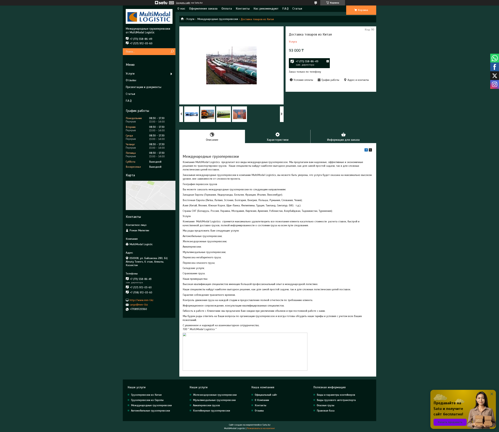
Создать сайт (183, 2)
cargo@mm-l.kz (139, 304)
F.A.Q (285, 9)
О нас (181, 9)
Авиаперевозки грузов (206, 405)
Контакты (243, 9)
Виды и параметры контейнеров (336, 394)
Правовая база (325, 410)
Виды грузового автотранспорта (336, 400)
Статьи (297, 9)
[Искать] (172, 51)
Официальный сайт (266, 394)
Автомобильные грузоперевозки (150, 410)
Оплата (226, 9)
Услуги (190, 19)
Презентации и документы (143, 87)
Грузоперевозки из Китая (146, 394)
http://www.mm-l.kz (141, 300)
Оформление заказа (203, 9)
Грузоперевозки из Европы (147, 400)
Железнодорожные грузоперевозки (215, 394)
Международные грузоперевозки (217, 19)
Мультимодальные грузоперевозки (214, 400)
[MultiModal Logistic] (149, 16)
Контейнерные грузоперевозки (211, 410)
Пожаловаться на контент (261, 428)
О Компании (262, 400)
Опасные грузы (325, 405)
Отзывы (131, 80)
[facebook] (366, 150)
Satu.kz (266, 424)
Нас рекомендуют (266, 9)
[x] (370, 150)
